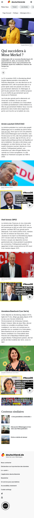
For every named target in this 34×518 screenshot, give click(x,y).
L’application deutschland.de (10, 474)
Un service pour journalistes (10, 482)
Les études (24, 7)
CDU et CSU (5, 132)
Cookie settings (6, 489)
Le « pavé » (4, 470)
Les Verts (20, 317)
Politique (15, 13)
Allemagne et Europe (26, 13)
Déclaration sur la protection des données (15, 466)
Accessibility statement (9, 485)
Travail (15, 7)
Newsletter (4, 478)
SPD (15, 227)
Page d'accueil (7, 13)
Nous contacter (6, 462)
